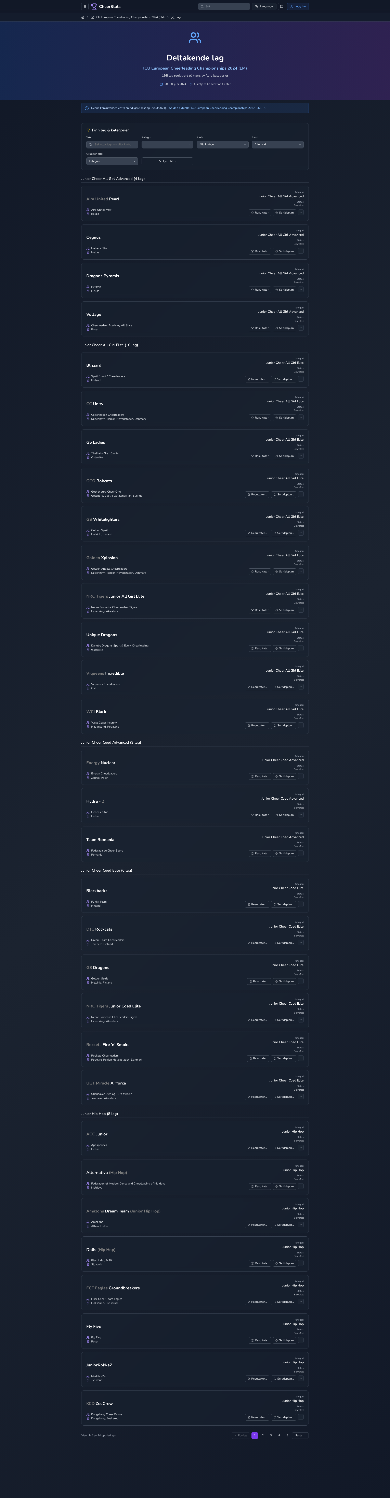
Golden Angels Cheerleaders (109, 568)
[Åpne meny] (85, 6)
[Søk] (90, 144)
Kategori (147, 137)
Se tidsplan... (285, 379)
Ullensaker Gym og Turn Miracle (111, 1094)
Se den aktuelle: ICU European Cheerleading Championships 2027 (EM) (215, 108)
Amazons (97, 1222)
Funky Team (99, 901)
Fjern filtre (169, 161)
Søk (88, 137)
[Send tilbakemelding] (281, 6)
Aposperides (99, 1145)
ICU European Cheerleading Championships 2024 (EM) (130, 17)
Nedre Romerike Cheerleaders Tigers (114, 607)
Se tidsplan (286, 213)
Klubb (200, 137)
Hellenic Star (99, 248)
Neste (298, 1435)
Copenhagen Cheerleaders (107, 415)
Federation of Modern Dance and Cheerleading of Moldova (128, 1183)
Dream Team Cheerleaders (108, 940)
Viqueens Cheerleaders (105, 684)
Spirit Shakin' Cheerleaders (108, 376)
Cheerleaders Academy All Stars (111, 325)
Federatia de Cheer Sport (107, 850)
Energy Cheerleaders (104, 773)
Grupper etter (94, 154)
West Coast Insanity (104, 722)
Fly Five (96, 1337)
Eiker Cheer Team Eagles (106, 1299)
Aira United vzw (101, 210)
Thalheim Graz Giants (105, 453)
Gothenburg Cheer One (106, 491)
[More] (301, 212)
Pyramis (96, 287)
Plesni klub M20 (101, 1260)
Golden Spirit (99, 530)
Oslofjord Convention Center (212, 84)
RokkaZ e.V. (98, 1376)
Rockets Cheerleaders (105, 1055)
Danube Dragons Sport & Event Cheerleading (119, 645)
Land (255, 137)
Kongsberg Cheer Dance (106, 1414)
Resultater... (259, 379)
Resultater (262, 213)
